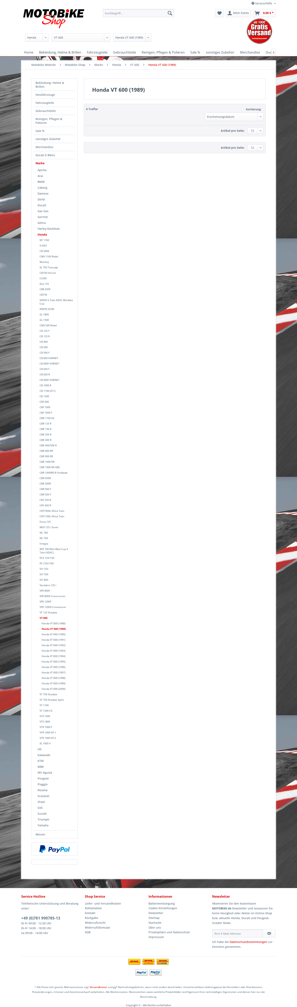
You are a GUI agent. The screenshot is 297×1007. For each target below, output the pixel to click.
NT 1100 (44, 240)
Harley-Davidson (49, 229)
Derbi (41, 199)
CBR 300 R (46, 440)
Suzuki (42, 813)
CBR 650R (45, 478)
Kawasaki (44, 755)
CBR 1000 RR (47, 461)
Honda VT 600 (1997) (53, 672)
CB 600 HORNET (49, 358)
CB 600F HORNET (49, 363)
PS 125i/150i (47, 563)
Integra (44, 543)
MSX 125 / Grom (49, 527)
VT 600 (43, 618)
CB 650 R (45, 374)
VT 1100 (44, 705)
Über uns (154, 927)
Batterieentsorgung (161, 903)
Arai (40, 176)
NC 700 (44, 532)
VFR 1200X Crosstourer (53, 607)
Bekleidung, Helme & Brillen (50, 84)
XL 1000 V (45, 743)
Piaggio (42, 784)
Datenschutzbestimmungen (248, 942)
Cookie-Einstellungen (162, 908)
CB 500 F (45, 352)
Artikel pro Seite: (232, 131)
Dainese (43, 193)
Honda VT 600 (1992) (53, 645)
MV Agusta (45, 772)
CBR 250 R (46, 434)
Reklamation (93, 908)
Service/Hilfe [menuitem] (263, 3)
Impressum (156, 937)
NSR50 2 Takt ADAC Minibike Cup (56, 301)
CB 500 (44, 347)
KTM (41, 761)
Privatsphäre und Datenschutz (169, 932)
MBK (41, 767)
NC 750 (44, 538)
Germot (43, 217)
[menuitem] (138, 13)
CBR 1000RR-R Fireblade (53, 472)
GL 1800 (44, 314)
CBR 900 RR (46, 456)
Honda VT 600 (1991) (53, 639)
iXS (40, 749)
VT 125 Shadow (48, 612)
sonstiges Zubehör (48, 139)
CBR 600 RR (46, 451)
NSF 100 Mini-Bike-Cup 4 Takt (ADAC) (54, 550)
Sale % (40, 131)
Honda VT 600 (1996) (53, 667)
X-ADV (43, 245)
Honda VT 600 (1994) (53, 656)
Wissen (40, 834)
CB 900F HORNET (49, 380)
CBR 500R (45, 483)
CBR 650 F (45, 494)
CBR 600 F (45, 489)
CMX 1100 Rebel (49, 256)
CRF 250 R (45, 500)
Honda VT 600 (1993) (53, 650)
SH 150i (44, 574)
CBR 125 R (46, 423)
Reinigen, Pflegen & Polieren (49, 121)
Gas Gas (43, 211)
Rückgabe (91, 918)
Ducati (42, 205)
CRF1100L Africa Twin (52, 516)
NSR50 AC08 (47, 309)
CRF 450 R (45, 505)
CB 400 (44, 341)
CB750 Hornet (48, 273)
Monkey (44, 262)
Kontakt (90, 913)
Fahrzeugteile (45, 103)
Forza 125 (45, 522)
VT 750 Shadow (48, 694)
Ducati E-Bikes (45, 155)
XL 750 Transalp (49, 267)
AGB (88, 932)
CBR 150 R (46, 429)
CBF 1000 (45, 407)
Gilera (42, 223)
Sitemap (154, 918)
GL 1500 (44, 320)
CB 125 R (45, 336)
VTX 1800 (45, 721)
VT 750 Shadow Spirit (52, 700)
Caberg (42, 188)
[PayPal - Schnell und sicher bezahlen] (54, 849)
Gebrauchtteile (46, 111)
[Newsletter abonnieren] (269, 933)
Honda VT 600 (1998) (53, 678)
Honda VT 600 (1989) (54, 629)
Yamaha (43, 825)
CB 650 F (45, 369)
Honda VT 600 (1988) (53, 623)
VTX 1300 (45, 716)
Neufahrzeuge (45, 95)
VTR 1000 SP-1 (48, 732)
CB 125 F (45, 331)
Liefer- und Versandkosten (103, 903)
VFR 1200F (45, 601)
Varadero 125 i (48, 585)
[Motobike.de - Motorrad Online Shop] (53, 19)
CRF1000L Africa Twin (52, 511)
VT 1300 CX (46, 710)
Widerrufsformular (97, 927)
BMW (41, 182)
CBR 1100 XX (47, 418)
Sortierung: (253, 109)
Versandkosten (98, 987)
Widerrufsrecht (95, 923)
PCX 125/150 (47, 558)
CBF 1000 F (46, 412)
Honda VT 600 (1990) (53, 634)
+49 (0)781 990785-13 (40, 918)
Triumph (43, 819)
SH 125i (44, 569)
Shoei (41, 802)
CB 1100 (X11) (48, 391)
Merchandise (44, 147)
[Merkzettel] (219, 13)
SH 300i (44, 579)
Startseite (154, 923)
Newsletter (155, 913)
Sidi (40, 808)
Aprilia (42, 170)
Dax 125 (44, 283)
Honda (42, 234)
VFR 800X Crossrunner (52, 596)
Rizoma (42, 790)
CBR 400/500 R (48, 445)
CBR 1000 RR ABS (50, 467)
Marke (40, 163)
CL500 (43, 278)
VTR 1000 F (46, 727)
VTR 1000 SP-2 (48, 738)
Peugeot (43, 778)
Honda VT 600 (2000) (53, 689)
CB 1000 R (45, 385)
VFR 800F (45, 590)
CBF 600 (44, 401)
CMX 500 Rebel (48, 325)
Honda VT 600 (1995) (53, 661)
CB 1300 (44, 396)
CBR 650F (45, 289)
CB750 (43, 294)
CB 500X (44, 251)
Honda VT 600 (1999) (53, 683)
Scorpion (44, 796)
